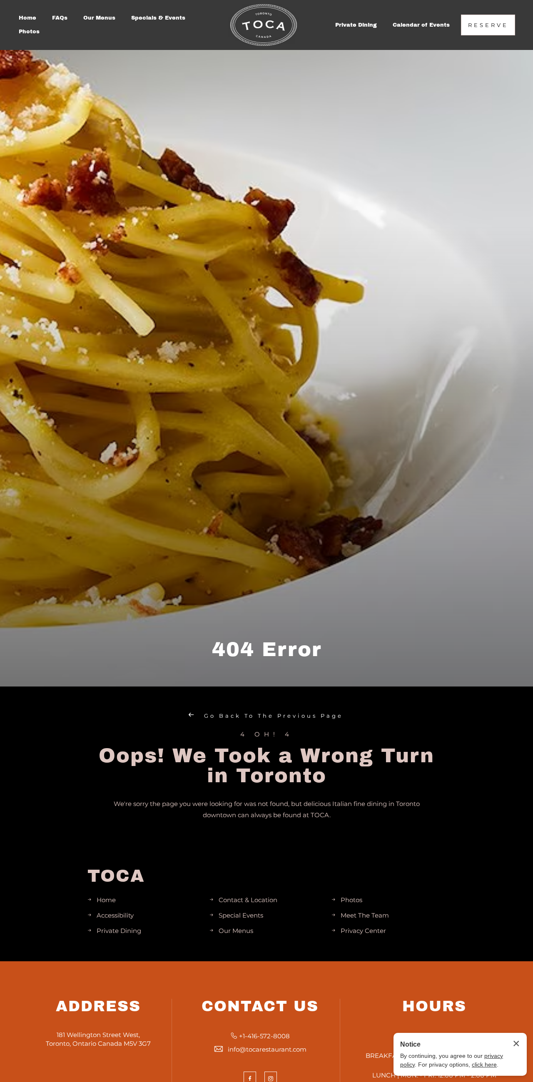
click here (484, 1064)
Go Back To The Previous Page (272, 715)
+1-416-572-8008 (264, 1036)
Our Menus (99, 18)
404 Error (266, 649)
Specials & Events (158, 18)
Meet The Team (365, 915)
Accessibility (115, 915)
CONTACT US (260, 1006)
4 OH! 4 (266, 734)
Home (27, 18)
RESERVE (488, 25)
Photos (29, 32)
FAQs (59, 18)
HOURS (434, 1006)
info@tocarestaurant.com (267, 1049)
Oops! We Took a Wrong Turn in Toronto (266, 766)
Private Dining (356, 25)
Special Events (241, 915)
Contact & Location (248, 900)
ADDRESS (98, 1006)
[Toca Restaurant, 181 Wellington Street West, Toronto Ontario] (263, 25)
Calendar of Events (421, 25)
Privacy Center (363, 931)
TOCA (116, 875)
